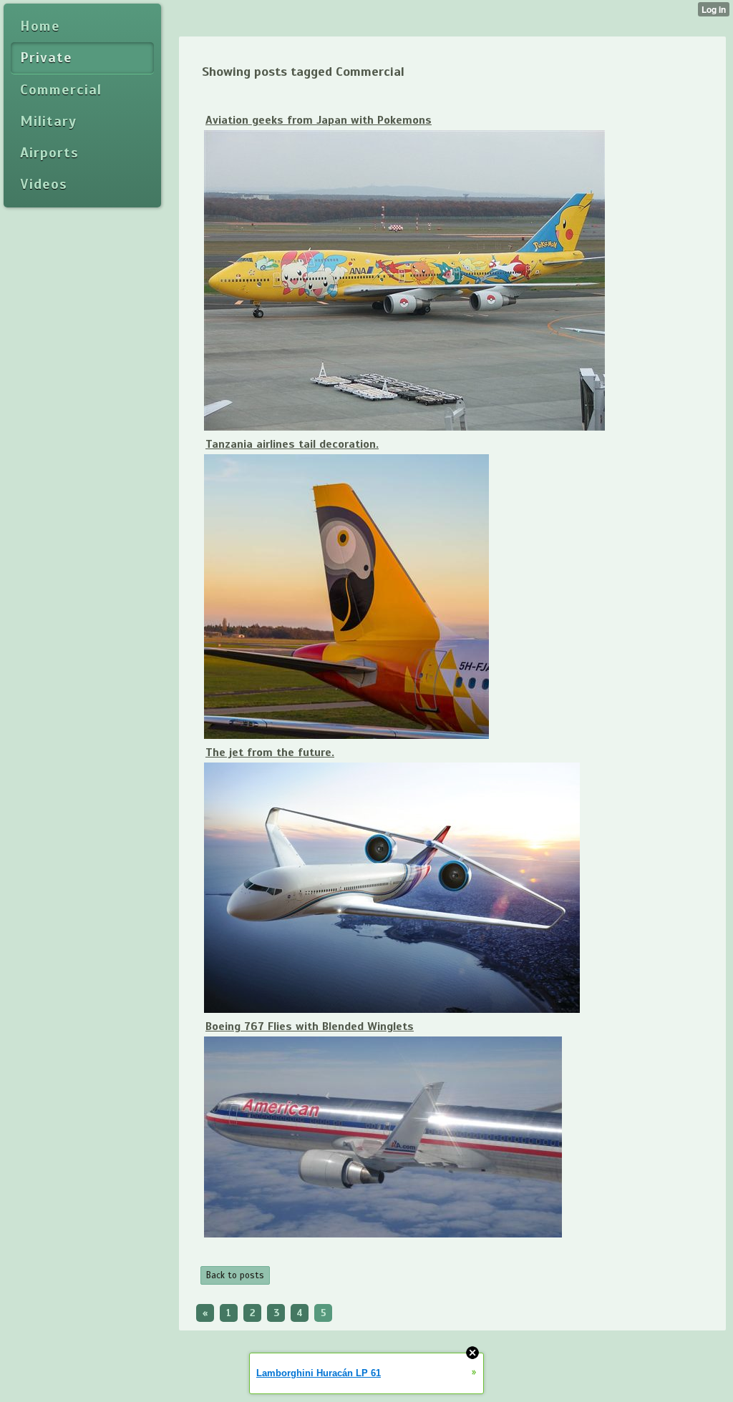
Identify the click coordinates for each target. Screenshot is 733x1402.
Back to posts (235, 1275)
